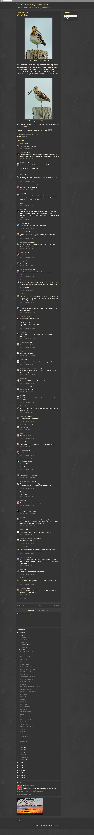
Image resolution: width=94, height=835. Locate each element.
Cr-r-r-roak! (23, 694)
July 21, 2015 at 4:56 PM (27, 421)
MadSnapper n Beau (26, 269)
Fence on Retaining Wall (27, 679)
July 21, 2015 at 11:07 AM (27, 312)
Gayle (21, 500)
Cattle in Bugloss (25, 736)
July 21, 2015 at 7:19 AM (27, 219)
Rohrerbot (23, 588)
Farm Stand (23, 704)
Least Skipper (24, 674)
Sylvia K (22, 280)
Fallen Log (23, 699)
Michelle (22, 473)
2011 (20, 770)
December (24, 637)
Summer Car (24, 709)
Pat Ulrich (23, 578)
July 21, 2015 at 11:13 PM (27, 477)
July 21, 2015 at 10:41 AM (27, 302)
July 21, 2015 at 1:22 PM (27, 383)
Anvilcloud (23, 252)
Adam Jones (23, 416)
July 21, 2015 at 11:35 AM (27, 347)
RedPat (22, 378)
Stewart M (23, 162)
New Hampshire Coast (26, 739)
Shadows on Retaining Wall (28, 691)
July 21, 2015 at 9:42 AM (27, 276)
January (23, 759)
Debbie (22, 359)
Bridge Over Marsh (25, 671)
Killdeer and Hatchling (26, 726)
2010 (20, 772)
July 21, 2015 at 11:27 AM (27, 338)
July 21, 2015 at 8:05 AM (27, 248)
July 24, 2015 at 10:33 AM (27, 584)
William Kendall (25, 342)
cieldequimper (24, 387)
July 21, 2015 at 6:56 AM (27, 181)
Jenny (22, 406)
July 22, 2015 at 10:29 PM (27, 514)
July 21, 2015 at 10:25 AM (27, 290)
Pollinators (23, 731)
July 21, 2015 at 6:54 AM (27, 171)
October (23, 642)
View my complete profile (24, 794)
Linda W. (22, 294)
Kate (21, 442)
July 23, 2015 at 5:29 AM (27, 543)
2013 (20, 765)
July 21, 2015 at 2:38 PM (27, 392)
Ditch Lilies (23, 696)
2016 (20, 632)
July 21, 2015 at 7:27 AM (27, 228)
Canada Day (23, 744)
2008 (20, 777)
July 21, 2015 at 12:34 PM (27, 364)
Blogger (57, 825)
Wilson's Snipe (24, 684)
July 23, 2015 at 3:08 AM (27, 534)
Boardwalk (23, 714)
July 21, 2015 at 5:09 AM (27, 148)
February (23, 757)
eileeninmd (23, 231)
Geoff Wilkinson (25, 424)
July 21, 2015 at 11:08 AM (27, 328)
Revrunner (23, 152)
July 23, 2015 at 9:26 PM (27, 574)
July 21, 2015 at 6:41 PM (27, 429)
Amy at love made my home (28, 538)
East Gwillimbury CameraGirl (32, 4)
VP (21, 332)
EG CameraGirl (29, 785)
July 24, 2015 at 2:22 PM (27, 594)
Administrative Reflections (27, 676)
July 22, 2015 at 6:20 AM (27, 505)
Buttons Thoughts (25, 242)
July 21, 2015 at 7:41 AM (27, 238)
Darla (21, 193)
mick (21, 395)
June (22, 747)
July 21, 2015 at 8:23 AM (27, 257)
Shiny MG (23, 654)
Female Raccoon (25, 716)
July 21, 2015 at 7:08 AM (27, 205)
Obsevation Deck (25, 657)
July (22, 649)
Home (39, 605)
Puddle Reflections (25, 719)
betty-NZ (22, 529)
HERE (50, 130)
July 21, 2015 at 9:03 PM (27, 446)
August (23, 647)
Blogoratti (23, 351)
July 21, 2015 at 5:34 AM (27, 159)
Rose (21, 433)
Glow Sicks (23, 729)
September (24, 644)
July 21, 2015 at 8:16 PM (27, 438)
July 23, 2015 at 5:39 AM (27, 553)
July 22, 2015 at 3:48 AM (27, 496)
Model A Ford (24, 659)
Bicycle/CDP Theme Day (27, 652)
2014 (20, 762)
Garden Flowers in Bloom (27, 669)
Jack (21, 569)
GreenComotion (25, 459)
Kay (21, 517)
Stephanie (23, 509)
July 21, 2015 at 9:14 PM (27, 455)
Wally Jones (23, 557)
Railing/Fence (24, 741)
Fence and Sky (24, 721)
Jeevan (22, 174)
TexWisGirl (23, 450)
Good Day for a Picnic (26, 734)
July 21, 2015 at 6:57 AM (27, 190)
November (24, 639)
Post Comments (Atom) (42, 610)
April (22, 752)
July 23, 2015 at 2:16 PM (27, 565)
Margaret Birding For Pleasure (29, 368)
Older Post (56, 605)
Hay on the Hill (24, 701)
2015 (20, 635)
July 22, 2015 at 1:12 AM (27, 488)
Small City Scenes (25, 316)
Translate (69, 19)
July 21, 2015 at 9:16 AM (27, 266)
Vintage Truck (24, 724)
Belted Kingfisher (25, 706)
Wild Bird (24, 136)
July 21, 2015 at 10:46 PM (27, 469)
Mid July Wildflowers (26, 689)
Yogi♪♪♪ (22, 223)
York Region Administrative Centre (30, 686)
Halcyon (22, 306)
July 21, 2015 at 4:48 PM (27, 412)
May (22, 749)
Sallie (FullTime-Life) (26, 481)
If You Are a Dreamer (26, 666)
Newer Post (21, 605)
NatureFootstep (24, 546)
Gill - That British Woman (27, 185)
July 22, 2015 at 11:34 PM (27, 526)
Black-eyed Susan (25, 681)
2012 (20, 767)
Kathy (21, 209)
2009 (20, 775)
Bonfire (22, 661)
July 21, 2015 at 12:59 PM (27, 374)
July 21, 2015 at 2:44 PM (27, 402)
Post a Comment (23, 598)
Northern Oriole (24, 664)
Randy (22, 261)
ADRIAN (22, 143)
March (23, 754)
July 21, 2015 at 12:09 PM (27, 356)
